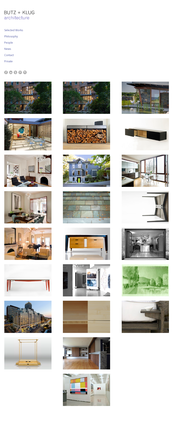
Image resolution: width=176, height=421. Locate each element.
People (8, 42)
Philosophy (11, 36)
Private (8, 61)
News (7, 49)
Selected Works (13, 30)
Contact (9, 55)
